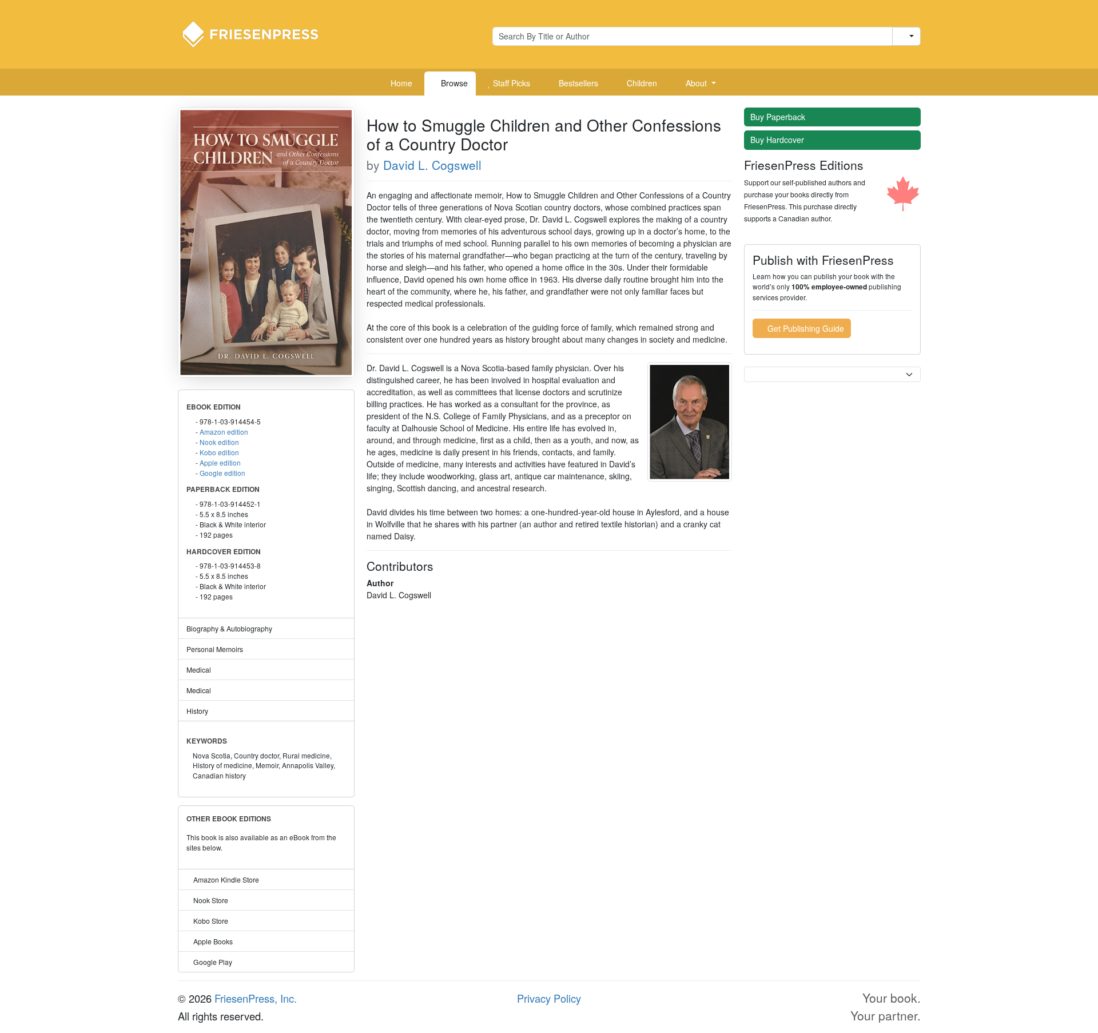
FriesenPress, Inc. (255, 998)
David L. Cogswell (432, 164)
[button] (696, 83)
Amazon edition (224, 431)
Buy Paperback (778, 116)
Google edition (222, 473)
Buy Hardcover (778, 139)
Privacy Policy (549, 998)
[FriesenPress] (258, 33)
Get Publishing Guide (804, 328)
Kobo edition (219, 452)
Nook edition (219, 442)
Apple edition (220, 462)
